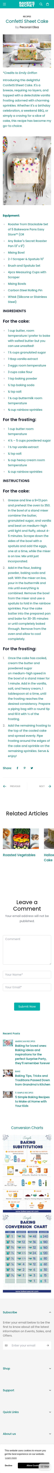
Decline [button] (8, 1465)
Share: (7, 768)
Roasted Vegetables (19, 855)
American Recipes (25, 1041)
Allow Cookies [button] (34, 1465)
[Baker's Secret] (27, 4)
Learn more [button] (11, 1458)
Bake (17, 1071)
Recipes (27, 16)
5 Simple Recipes (24, 1092)
